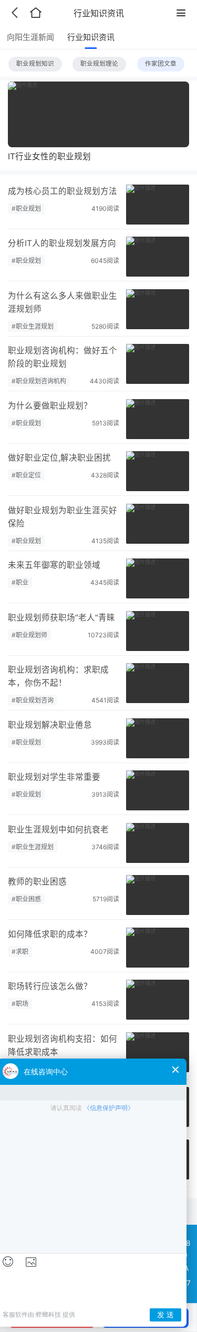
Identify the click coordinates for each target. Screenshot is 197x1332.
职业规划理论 (99, 63)
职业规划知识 (35, 63)
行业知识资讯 (91, 37)
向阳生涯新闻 (30, 37)
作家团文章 (161, 63)
